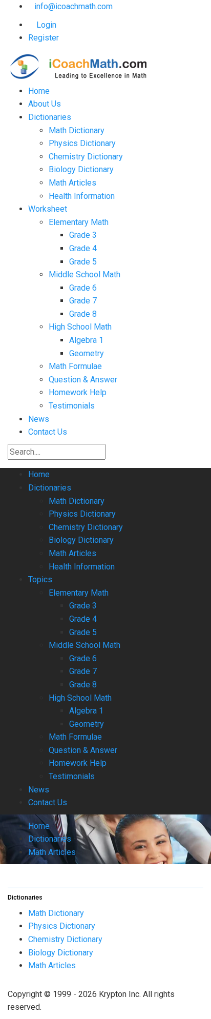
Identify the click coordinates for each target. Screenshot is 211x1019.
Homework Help (78, 392)
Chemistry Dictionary (86, 156)
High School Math (80, 327)
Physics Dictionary (82, 143)
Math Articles (72, 183)
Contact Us (47, 432)
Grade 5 (83, 262)
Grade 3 (83, 235)
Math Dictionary (76, 130)
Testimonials (72, 406)
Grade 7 (83, 300)
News (38, 419)
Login (45, 25)
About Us (44, 104)
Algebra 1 (86, 340)
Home (39, 91)
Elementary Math (79, 222)
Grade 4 (83, 248)
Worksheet (47, 209)
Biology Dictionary (81, 169)
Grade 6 (83, 288)
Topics (40, 579)
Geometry (86, 353)
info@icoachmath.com (73, 6)
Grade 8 (83, 314)
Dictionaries (49, 117)
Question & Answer (83, 379)
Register (43, 38)
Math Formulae (75, 366)
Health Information (82, 196)
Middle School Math (84, 274)
